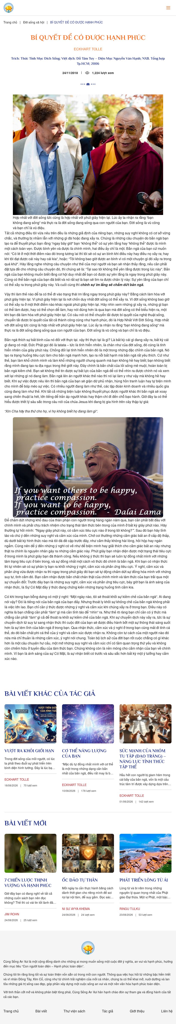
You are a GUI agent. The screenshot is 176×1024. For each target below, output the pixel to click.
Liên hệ (167, 1011)
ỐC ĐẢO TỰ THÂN (80, 880)
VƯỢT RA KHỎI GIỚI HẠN (29, 750)
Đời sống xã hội (33, 22)
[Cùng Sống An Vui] (88, 948)
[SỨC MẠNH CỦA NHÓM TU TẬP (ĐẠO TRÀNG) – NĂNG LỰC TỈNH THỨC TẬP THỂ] (145, 723)
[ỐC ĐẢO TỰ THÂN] (88, 853)
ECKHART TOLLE (88, 48)
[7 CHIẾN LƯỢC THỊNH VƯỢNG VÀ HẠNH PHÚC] (30, 853)
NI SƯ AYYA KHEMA (76, 909)
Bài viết (41, 1011)
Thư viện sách (74, 1011)
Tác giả (107, 1011)
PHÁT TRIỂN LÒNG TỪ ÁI (144, 880)
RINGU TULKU (130, 909)
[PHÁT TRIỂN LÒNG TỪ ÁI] (145, 853)
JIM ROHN (12, 914)
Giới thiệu (137, 1011)
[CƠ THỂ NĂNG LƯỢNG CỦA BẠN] (88, 723)
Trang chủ (10, 22)
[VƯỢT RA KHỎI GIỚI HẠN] (30, 723)
